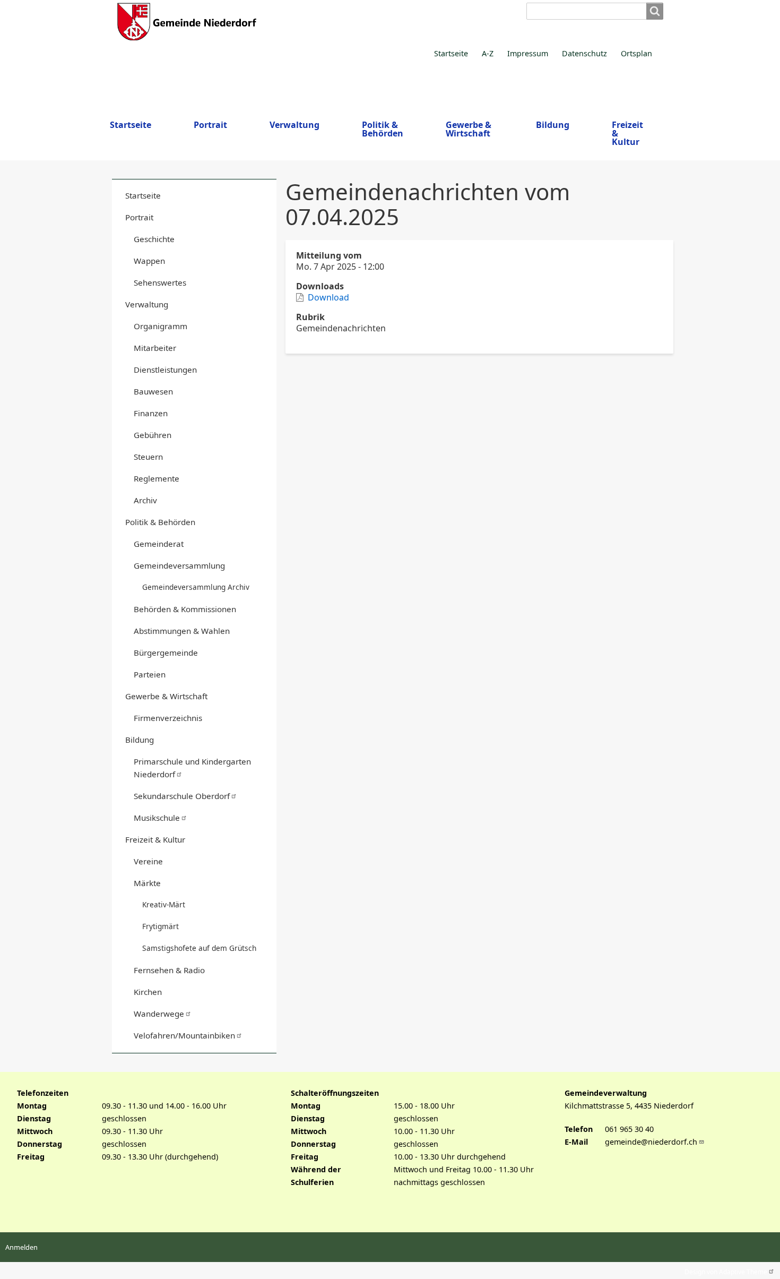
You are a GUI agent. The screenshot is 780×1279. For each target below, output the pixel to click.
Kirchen (148, 991)
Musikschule (157, 817)
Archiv (145, 500)
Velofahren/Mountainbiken (184, 1035)
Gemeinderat (159, 543)
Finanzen (151, 413)
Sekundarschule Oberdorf (182, 796)
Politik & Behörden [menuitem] (382, 129)
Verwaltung (146, 304)
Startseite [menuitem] (130, 125)
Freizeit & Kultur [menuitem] (627, 133)
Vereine (148, 861)
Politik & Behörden (160, 522)
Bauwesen (153, 391)
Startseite (451, 53)
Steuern (148, 456)
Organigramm (160, 326)
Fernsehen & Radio (169, 970)
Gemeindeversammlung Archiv (195, 587)
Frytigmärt (160, 926)
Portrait (139, 217)
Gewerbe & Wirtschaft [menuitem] (468, 129)
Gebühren (152, 435)
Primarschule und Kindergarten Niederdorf (192, 767)
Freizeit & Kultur (155, 839)
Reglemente (156, 478)
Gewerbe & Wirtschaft (166, 696)
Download (328, 297)
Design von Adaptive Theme (725, 1270)
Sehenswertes (160, 282)
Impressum (527, 53)
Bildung (139, 739)
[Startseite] (308, 21)
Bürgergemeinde (166, 652)
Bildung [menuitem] (552, 125)
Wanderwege (159, 1013)
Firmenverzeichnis (168, 718)
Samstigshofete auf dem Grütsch (199, 948)
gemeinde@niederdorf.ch (651, 1142)
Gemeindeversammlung (179, 565)
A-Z (487, 53)
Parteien (150, 674)
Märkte (147, 883)
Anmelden (21, 1247)
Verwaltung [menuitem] (294, 125)
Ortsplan (636, 53)
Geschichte (154, 239)
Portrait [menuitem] (210, 125)
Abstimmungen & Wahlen (182, 630)
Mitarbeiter (155, 347)
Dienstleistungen (165, 369)
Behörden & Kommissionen (185, 609)
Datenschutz (584, 53)
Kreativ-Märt (163, 904)
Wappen (149, 260)
